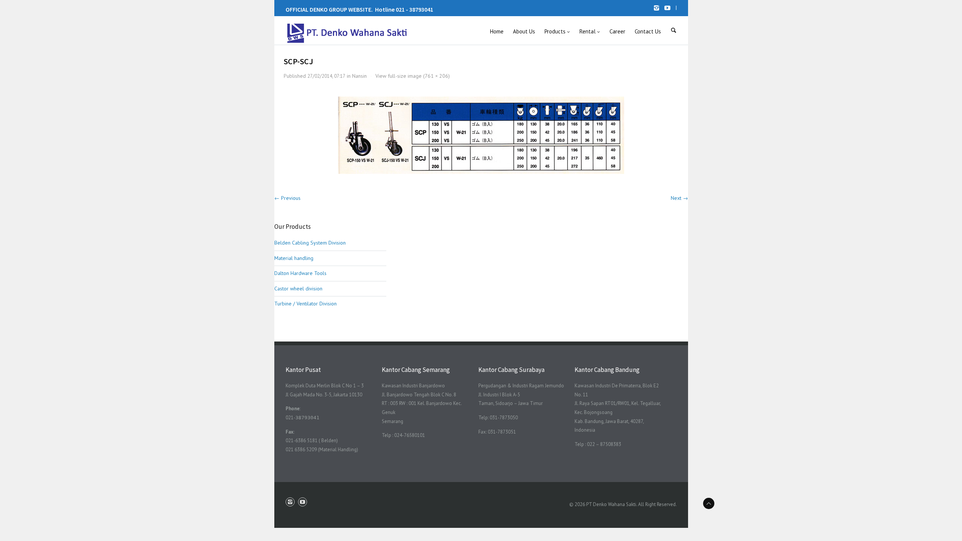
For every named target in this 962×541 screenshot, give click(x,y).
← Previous (287, 198)
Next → (679, 198)
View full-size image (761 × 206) (412, 76)
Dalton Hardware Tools (300, 273)
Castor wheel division (298, 288)
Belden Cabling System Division (310, 242)
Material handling (293, 258)
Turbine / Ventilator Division (305, 303)
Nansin (359, 76)
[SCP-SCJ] (481, 135)
